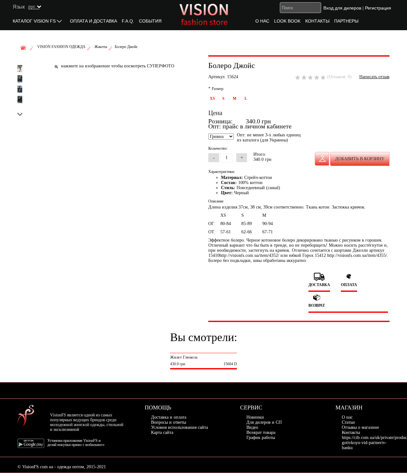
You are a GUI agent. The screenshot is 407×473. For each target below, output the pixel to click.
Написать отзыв (374, 76)
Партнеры (346, 21)
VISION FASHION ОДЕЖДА (61, 47)
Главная (24, 47)
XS (212, 98)
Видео (252, 427)
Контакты (351, 432)
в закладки (322, 159)
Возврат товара (260, 432)
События (150, 21)
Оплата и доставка (93, 21)
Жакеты (100, 47)
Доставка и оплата (168, 417)
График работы (260, 437)
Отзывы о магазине (360, 427)
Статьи (348, 422)
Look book (287, 21)
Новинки (255, 417)
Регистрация (378, 7)
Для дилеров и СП (264, 422)
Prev (19, 100)
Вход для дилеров (342, 7)
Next (19, 114)
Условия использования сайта (179, 427)
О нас (262, 21)
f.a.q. (128, 21)
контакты (317, 21)
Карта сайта (162, 432)
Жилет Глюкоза (183, 357)
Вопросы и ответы (168, 422)
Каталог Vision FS (34, 21)
